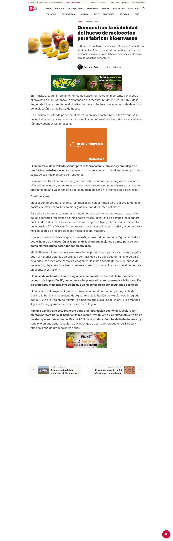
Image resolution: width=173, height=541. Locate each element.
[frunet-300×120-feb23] (86, 340)
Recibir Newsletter (73, 3)
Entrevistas (68, 14)
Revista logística (138, 3)
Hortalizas (93, 8)
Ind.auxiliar (119, 8)
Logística (133, 8)
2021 (79, 22)
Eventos (124, 14)
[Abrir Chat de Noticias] (166, 534)
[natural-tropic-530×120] (86, 83)
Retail (49, 8)
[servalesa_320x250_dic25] (86, 144)
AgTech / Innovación (104, 14)
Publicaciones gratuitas (119, 3)
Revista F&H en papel (99, 3)
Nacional (60, 8)
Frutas (105, 8)
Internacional (75, 8)
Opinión (84, 14)
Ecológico (51, 14)
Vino (136, 14)
